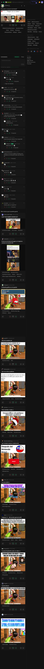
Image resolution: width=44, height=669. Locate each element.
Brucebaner (6, 203)
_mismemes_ (8, 121)
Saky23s (5, 614)
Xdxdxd (19, 276)
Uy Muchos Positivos (7, 274)
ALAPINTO (21, 230)
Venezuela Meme (8, 32)
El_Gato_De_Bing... (7, 105)
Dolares (12, 30)
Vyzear (5, 515)
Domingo (35, 31)
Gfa (12, 360)
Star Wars (30, 31)
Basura (20, 540)
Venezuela (18, 30)
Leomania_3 (6, 137)
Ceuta (36, 27)
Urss (13, 398)
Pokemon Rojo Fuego (15, 310)
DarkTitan (6, 407)
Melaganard (7, 5)
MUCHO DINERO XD (7, 340)
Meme (20, 32)
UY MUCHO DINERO (6, 230)
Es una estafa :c (6, 482)
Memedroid (37, 39)
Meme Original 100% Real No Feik (9, 276)
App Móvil (29, 57)
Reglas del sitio (30, 60)
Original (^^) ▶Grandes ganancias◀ (11, 517)
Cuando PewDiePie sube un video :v (11, 551)
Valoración (17, 56)
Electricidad (10, 432)
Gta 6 (40, 27)
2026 (29, 21)
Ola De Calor (39, 23)
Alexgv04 (5, 583)
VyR (37, 37)
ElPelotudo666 (6, 369)
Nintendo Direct (6, 471)
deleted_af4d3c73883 (8, 214)
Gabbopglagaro (7, 71)
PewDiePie (5, 572)
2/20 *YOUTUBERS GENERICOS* (10, 217)
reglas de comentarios (15, 67)
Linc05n (5, 87)
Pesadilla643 (6, 113)
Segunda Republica (6, 398)
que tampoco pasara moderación (10, 443)
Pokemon (4, 312)
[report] (22, 25)
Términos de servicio (31, 62)
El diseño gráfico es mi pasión (9, 287)
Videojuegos (30, 39)
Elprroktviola (6, 95)
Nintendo (13, 469)
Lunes (40, 31)
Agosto (29, 23)
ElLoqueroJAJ (6, 548)
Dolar (8, 30)
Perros (34, 41)
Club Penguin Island (6, 506)
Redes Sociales (31, 43)
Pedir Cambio (5, 644)
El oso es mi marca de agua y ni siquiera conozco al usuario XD (12, 242)
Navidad (4, 432)
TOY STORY (14, 230)
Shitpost (15, 32)
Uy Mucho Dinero (20, 28)
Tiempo (22, 56)
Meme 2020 (19, 274)
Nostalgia (35, 45)
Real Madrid (30, 27)
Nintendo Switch (20, 469)
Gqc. (7, 77)
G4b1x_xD (6, 479)
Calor (34, 23)
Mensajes (30, 45)
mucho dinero (5, 586)
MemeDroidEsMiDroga (8, 441)
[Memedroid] (3, 2)
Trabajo (29, 41)
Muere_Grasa (6, 129)
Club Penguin (5, 504)
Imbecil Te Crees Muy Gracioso (8, 28)
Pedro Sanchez (31, 25)
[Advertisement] (35, 11)
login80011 (6, 338)
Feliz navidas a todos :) (7, 410)
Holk (16, 540)
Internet (37, 43)
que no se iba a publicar (8, 371)
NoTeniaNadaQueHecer (8, 151)
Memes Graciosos (35, 21)
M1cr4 (5, 178)
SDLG (13, 540)
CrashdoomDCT (7, 162)
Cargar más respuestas (9, 83)
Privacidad (29, 63)
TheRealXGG (6, 239)
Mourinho (37, 25)
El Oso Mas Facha (6, 272)
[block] (24, 25)
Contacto (29, 58)
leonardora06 (6, 170)
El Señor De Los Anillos (32, 29)
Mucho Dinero (20, 572)
